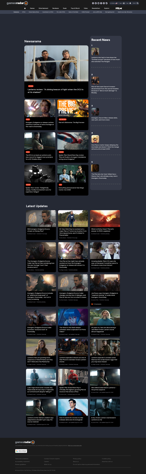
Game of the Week (73, 12)
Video (86, 8)
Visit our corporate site (75, 445)
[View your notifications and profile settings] (130, 3)
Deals (65, 8)
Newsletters (96, 8)
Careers (46, 461)
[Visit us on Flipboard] (96, 3)
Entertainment (43, 8)
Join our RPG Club (97, 12)
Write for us (47, 464)
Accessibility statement (22, 461)
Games (32, 8)
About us (76, 461)
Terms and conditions (21, 458)
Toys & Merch (75, 8)
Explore (106, 8)
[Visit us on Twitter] (93, 3)
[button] (135, 3)
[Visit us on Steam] (107, 3)
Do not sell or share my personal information (86, 464)
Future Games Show (34, 12)
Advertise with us (107, 461)
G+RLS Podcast (85, 12)
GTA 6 (23, 12)
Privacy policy (77, 458)
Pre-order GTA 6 (61, 12)
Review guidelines (20, 464)
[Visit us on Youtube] (98, 3)
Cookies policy (106, 458)
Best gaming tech (109, 12)
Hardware (55, 8)
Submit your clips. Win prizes (125, 12)
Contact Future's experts (52, 458)
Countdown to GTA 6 (47, 12)
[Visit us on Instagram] (104, 3)
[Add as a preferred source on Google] (21, 451)
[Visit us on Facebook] (101, 3)
